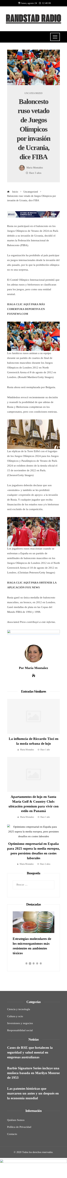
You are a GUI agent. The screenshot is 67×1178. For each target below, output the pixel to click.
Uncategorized (33, 93)
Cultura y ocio (15, 1016)
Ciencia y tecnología (18, 1009)
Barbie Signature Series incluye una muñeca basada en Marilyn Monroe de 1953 (33, 1073)
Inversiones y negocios (20, 1023)
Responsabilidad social (20, 1030)
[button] (26, 963)
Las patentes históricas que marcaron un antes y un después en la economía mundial (33, 1093)
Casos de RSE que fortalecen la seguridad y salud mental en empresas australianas (30, 1052)
